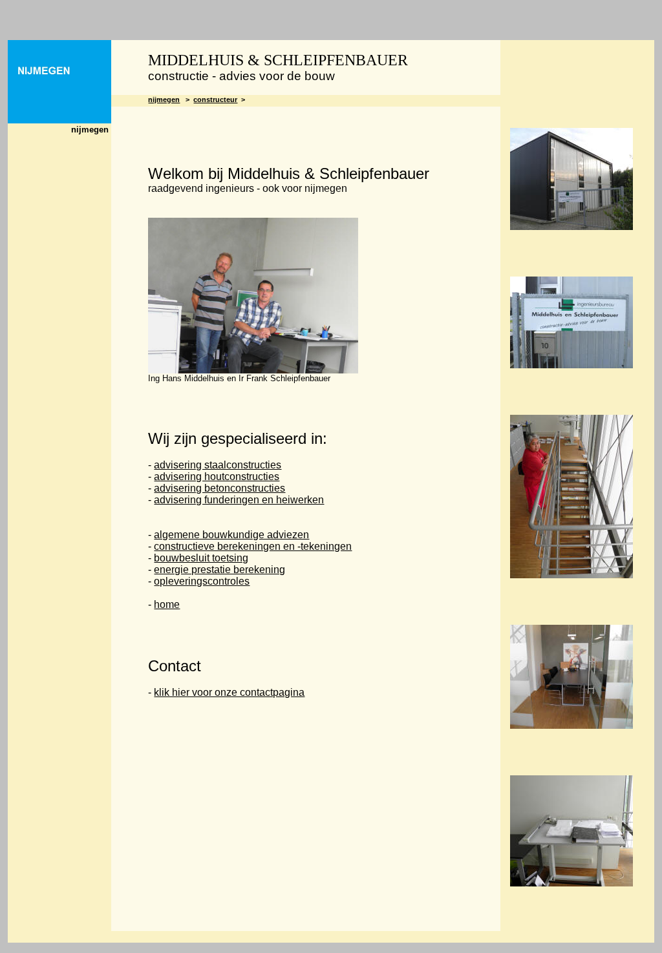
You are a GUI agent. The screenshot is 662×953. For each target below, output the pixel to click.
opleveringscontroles (202, 581)
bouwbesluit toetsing (201, 557)
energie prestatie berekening (219, 569)
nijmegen (164, 99)
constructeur (215, 99)
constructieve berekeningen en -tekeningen (253, 546)
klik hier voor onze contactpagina (229, 692)
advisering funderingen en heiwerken (239, 499)
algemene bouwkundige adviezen (231, 534)
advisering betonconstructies (219, 488)
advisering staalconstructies (217, 464)
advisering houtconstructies (216, 476)
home (167, 604)
